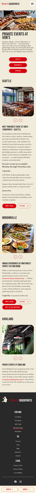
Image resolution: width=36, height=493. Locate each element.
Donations (18, 431)
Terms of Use (18, 465)
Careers (18, 441)
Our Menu (18, 420)
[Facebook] (15, 481)
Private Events (18, 428)
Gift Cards (18, 424)
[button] (32, 3)
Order (25, 489)
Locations (18, 417)
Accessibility (18, 472)
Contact (18, 456)
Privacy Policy (18, 469)
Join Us (8, 489)
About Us (18, 452)
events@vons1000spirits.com (12, 379)
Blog (18, 448)
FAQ (18, 445)
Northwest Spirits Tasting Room (13, 278)
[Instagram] (20, 481)
